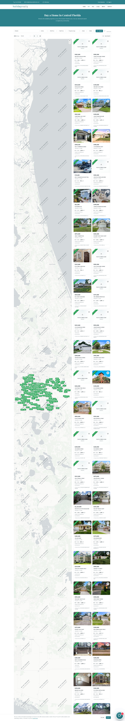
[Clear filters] (105, 31)
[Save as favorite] (89, 41)
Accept (108, 717)
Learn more (35, 718)
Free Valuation (101, 2)
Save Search (107, 36)
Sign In (109, 2)
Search (100, 31)
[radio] (34, 36)
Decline (102, 717)
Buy (89, 6)
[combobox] (44, 31)
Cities (98, 6)
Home (84, 6)
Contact (109, 6)
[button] (19, 403)
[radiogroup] (37, 36)
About (103, 6)
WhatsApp (46, 2)
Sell (93, 6)
